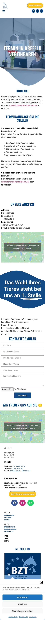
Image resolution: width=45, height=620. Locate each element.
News (6, 541)
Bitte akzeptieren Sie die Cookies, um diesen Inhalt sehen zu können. (22, 247)
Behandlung (9, 515)
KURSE (7, 524)
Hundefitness (9, 527)
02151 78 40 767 (17, 469)
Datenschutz (13, 617)
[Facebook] (33, 11)
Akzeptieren (22, 597)
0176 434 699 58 (19, 466)
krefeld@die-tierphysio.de (20, 471)
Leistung (7, 517)
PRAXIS (7, 512)
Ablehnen (22, 604)
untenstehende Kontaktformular (23, 105)
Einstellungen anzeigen (22, 611)
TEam (6, 538)
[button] (41, 582)
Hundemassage (10, 529)
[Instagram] (37, 11)
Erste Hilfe (8, 531)
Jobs (6, 536)
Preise (7, 520)
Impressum (32, 617)
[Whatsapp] (41, 11)
